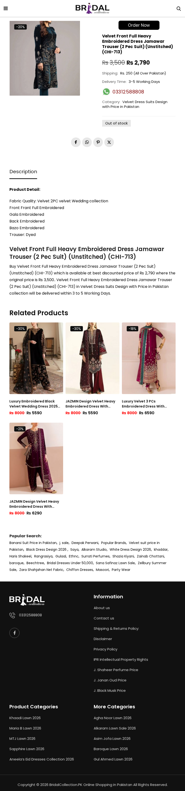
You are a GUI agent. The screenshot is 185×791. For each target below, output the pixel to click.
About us (102, 607)
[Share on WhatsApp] (87, 142)
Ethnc (74, 556)
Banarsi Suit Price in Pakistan (33, 542)
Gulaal (60, 556)
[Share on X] (109, 142)
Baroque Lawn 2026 (111, 748)
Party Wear (121, 569)
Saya (74, 549)
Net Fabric (54, 569)
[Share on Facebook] (76, 142)
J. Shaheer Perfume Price (116, 669)
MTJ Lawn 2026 (22, 738)
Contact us (104, 618)
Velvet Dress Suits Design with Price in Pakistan (134, 104)
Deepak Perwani (85, 542)
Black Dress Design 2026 (46, 549)
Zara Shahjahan (32, 569)
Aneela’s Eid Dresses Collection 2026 (41, 759)
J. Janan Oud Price (110, 680)
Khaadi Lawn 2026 (25, 717)
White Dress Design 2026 (130, 549)
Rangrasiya (43, 556)
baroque (16, 563)
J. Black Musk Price (110, 690)
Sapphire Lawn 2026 (26, 748)
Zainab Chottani (150, 556)
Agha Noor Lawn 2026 (113, 717)
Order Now (139, 25)
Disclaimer (103, 638)
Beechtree (35, 563)
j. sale (64, 542)
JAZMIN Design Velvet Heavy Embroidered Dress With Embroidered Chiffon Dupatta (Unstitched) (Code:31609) (92, 404)
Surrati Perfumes (95, 556)
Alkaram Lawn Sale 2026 (115, 728)
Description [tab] (23, 171)
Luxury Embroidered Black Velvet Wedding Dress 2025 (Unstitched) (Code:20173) (33, 404)
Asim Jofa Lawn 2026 (112, 738)
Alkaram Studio (94, 549)
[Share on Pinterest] (98, 142)
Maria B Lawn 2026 (25, 728)
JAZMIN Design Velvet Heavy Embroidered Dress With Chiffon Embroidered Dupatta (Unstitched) (35, 504)
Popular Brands (113, 542)
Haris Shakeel (20, 556)
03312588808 (30, 615)
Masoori (102, 569)
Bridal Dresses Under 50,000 (70, 563)
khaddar (161, 549)
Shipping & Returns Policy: (116, 628)
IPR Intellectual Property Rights (121, 659)
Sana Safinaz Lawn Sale (115, 563)
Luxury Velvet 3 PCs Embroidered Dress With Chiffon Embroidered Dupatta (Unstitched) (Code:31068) (148, 404)
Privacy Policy (105, 649)
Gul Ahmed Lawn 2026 (113, 759)
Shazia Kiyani (123, 556)
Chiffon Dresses (79, 569)
